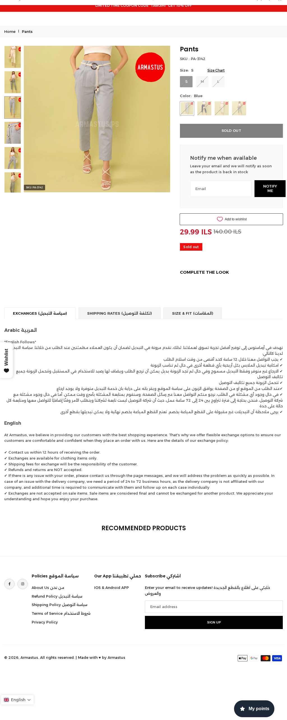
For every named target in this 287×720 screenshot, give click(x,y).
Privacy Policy (45, 622)
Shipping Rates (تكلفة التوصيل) (119, 313)
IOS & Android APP (111, 587)
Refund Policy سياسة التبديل (57, 596)
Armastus (116, 657)
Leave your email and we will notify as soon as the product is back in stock (231, 169)
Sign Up (214, 622)
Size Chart (215, 70)
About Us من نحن (48, 587)
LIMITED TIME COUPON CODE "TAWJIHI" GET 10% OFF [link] (143, 5)
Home (9, 31)
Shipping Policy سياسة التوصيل (59, 604)
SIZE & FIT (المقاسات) (192, 313)
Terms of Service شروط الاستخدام (61, 613)
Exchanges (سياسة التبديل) (40, 313)
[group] (97, 119)
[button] (273, 6)
